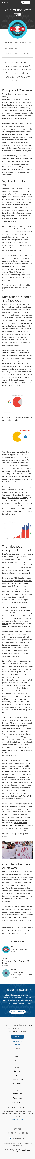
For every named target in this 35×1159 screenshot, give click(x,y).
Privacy (28, 1150)
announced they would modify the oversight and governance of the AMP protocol (17, 750)
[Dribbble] (16, 1133)
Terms (23, 1150)
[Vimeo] (27, 1133)
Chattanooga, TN (17, 1145)
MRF (17, 1152)
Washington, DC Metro (9, 1143)
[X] (8, 1133)
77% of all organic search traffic (13, 374)
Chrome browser (8, 355)
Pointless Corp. (17, 1094)
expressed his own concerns (20, 909)
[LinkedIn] (23, 1133)
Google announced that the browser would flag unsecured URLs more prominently (17, 613)
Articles (17, 1061)
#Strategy (7, 46)
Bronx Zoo (20, 245)
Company (17, 1071)
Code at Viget (17, 1102)
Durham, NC (20, 1143)
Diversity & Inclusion (17, 1084)
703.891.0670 (17, 1044)
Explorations (17, 1098)
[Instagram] (19, 1133)
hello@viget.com (17, 1041)
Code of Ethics (17, 1079)
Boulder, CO (28, 1143)
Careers (17, 1075)
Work (18, 1052)
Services (17, 1056)
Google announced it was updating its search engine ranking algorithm (17, 581)
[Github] (12, 1133)
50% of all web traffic (13, 242)
